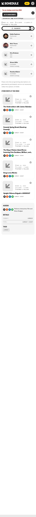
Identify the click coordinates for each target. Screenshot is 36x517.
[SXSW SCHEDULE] (10, 3)
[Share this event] (32, 28)
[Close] (32, 12)
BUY (27, 3)
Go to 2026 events (10, 15)
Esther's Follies (10, 24)
